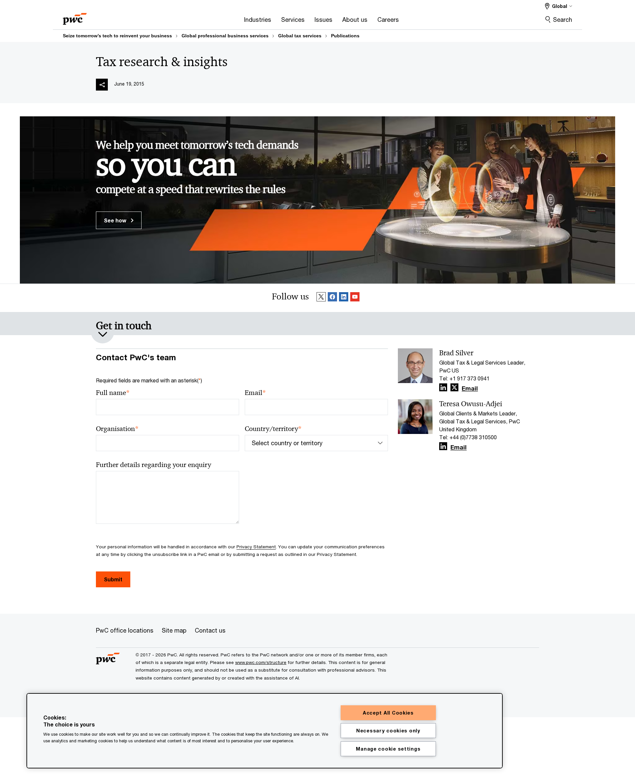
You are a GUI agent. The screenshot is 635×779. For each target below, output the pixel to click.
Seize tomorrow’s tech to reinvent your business (117, 35)
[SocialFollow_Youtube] (355, 298)
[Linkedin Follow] (343, 298)
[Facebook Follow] (332, 298)
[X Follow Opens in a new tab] (454, 387)
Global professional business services (225, 35)
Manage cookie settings (388, 749)
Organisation (117, 428)
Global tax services (299, 35)
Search (562, 19)
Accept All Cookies (388, 713)
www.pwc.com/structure (260, 662)
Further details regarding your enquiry (153, 464)
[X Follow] (321, 298)
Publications (345, 35)
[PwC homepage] (75, 17)
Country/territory (273, 428)
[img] (102, 85)
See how (116, 220)
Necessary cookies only (388, 730)
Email (255, 392)
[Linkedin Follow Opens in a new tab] (443, 387)
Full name (113, 392)
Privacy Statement (256, 546)
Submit (113, 579)
